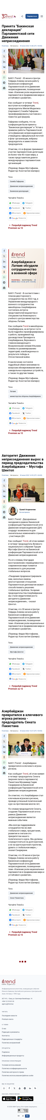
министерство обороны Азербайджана (25, 396)
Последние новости (9, 1016)
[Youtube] (19, 1088)
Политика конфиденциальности (14, 1068)
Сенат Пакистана (17, 898)
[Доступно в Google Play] (25, 1098)
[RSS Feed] (35, 1088)
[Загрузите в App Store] (9, 1098)
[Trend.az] (9, 16)
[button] (4, 51)
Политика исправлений (11, 1043)
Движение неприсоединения (21, 186)
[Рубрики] (41, 16)
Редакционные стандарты (12, 1039)
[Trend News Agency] (8, 982)
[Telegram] (25, 1088)
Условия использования (11, 1065)
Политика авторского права (13, 1072)
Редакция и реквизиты (11, 1032)
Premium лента (7, 1019)
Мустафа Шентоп (16, 652)
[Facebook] (9, 1088)
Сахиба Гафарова (17, 181)
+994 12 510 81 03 (8, 1001)
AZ (23, 1116)
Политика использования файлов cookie (17, 1075)
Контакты (6, 1036)
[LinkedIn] (30, 1088)
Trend (35, 103)
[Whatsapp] (4, 1088)
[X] (14, 1088)
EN (19, 1116)
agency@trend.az (7, 1004)
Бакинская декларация (19, 191)
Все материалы (24, 512)
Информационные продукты (13, 1056)
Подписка (6, 1052)
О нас (4, 1029)
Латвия (13, 391)
